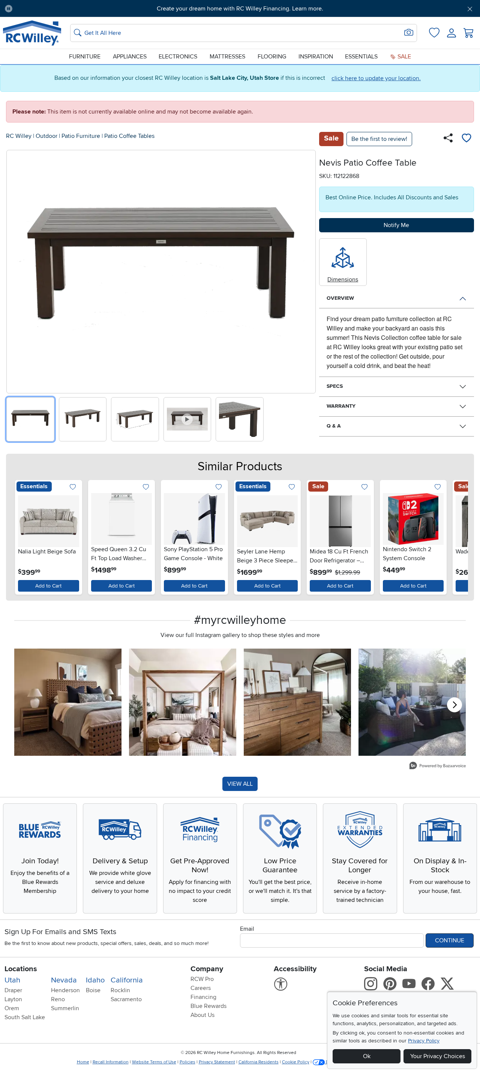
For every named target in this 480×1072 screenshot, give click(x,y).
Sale (403, 56)
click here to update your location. (376, 78)
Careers (200, 988)
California (127, 980)
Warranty (341, 406)
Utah (12, 980)
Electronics (178, 56)
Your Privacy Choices (437, 1056)
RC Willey (19, 136)
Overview (340, 298)
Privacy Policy (424, 1041)
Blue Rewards (208, 1006)
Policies (187, 1062)
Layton (13, 999)
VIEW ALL (240, 784)
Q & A (334, 426)
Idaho (95, 980)
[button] (55, 8)
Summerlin (65, 1008)
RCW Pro (202, 979)
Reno (58, 999)
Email (247, 929)
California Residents (258, 1062)
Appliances (130, 56)
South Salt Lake (24, 1017)
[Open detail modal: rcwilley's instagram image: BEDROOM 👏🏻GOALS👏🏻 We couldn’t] (182, 702)
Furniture (84, 56)
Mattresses (227, 56)
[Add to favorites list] (466, 139)
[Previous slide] (14, 270)
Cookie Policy (295, 1062)
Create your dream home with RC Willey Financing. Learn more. (240, 8)
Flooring (272, 56)
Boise (93, 990)
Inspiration (315, 56)
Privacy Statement (217, 1062)
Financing (203, 997)
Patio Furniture (81, 136)
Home (83, 1062)
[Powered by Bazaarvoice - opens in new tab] (438, 766)
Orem (11, 1008)
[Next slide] (307, 270)
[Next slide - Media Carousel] (454, 704)
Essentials (361, 56)
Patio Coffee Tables (129, 136)
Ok (366, 1056)
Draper (13, 990)
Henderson (65, 990)
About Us (202, 1015)
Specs (335, 386)
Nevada (64, 980)
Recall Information (111, 1062)
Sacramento (126, 999)
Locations (20, 968)
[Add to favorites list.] (73, 487)
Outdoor (46, 136)
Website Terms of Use (154, 1062)
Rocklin (120, 990)
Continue (449, 940)
